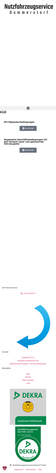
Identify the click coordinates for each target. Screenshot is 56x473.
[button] (28, 108)
